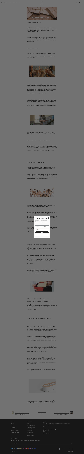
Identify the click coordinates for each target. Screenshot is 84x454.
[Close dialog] (48, 217)
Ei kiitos (42, 235)
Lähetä (42, 232)
